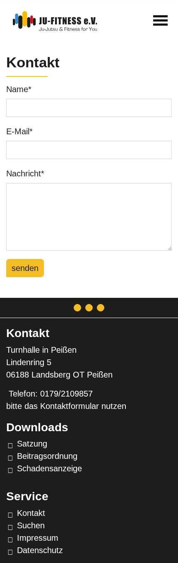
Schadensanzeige (49, 468)
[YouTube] (100, 307)
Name (18, 89)
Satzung (32, 443)
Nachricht (25, 173)
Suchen (31, 525)
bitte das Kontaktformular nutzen (66, 406)
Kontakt (31, 513)
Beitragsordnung (47, 456)
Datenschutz (40, 550)
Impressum (37, 537)
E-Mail (19, 131)
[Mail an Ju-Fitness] (77, 307)
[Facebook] (89, 307)
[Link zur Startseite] (55, 19)
